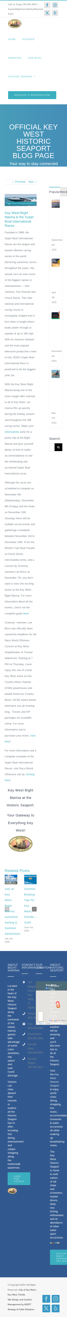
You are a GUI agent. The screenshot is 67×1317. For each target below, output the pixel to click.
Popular (54, 191)
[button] (7, 909)
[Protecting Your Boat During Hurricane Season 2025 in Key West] (56, 261)
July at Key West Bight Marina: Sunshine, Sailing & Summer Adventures (12, 911)
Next (31, 181)
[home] (12, 1190)
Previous (20, 181)
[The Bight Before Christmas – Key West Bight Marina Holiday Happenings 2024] (56, 313)
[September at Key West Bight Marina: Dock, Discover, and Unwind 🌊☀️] (56, 202)
